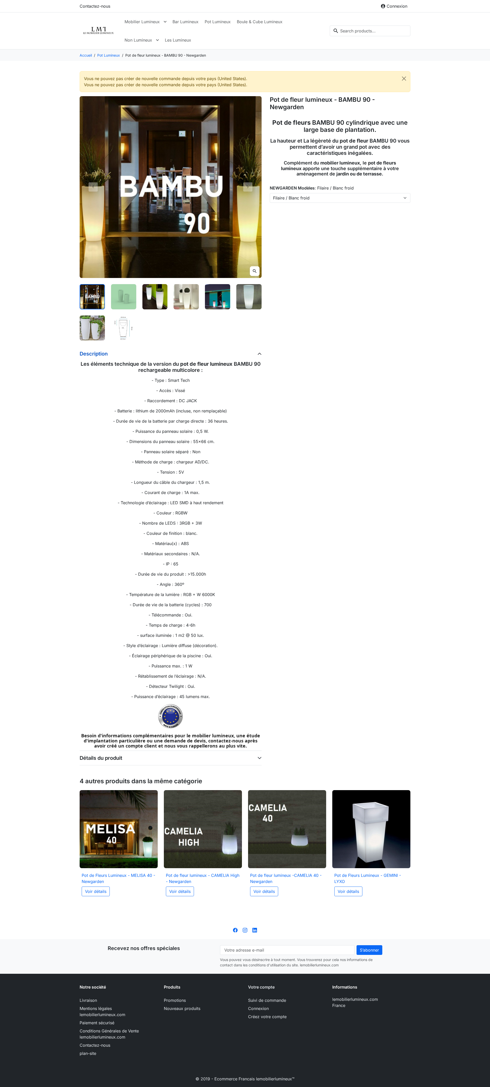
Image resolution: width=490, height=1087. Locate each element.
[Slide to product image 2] (123, 296)
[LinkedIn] (254, 929)
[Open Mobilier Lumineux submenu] (165, 22)
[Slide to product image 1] (92, 296)
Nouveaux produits (182, 1008)
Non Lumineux (138, 40)
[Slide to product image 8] (123, 328)
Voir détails (95, 891)
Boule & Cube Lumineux (260, 21)
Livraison (88, 1000)
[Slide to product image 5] (217, 296)
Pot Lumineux (218, 21)
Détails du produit (101, 758)
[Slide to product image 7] (92, 328)
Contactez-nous (95, 6)
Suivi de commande (267, 1000)
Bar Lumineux (186, 21)
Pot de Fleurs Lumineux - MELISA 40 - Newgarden (118, 878)
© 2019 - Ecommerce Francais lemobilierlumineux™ (245, 1078)
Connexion (258, 1008)
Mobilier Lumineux (142, 21)
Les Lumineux (178, 40)
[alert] (245, 81)
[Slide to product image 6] (249, 296)
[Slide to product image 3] (155, 296)
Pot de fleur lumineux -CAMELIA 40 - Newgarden (286, 878)
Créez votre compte (267, 1016)
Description (94, 354)
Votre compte (261, 987)
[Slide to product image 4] (186, 296)
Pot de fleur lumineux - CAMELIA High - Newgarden (202, 878)
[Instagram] (245, 929)
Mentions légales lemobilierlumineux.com (102, 1011)
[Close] (404, 78)
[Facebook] (235, 929)
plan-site (88, 1053)
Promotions (175, 1000)
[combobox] (370, 31)
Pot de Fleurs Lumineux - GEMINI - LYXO (367, 878)
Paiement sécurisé (97, 1022)
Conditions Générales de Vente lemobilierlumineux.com (109, 1034)
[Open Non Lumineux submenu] (157, 40)
